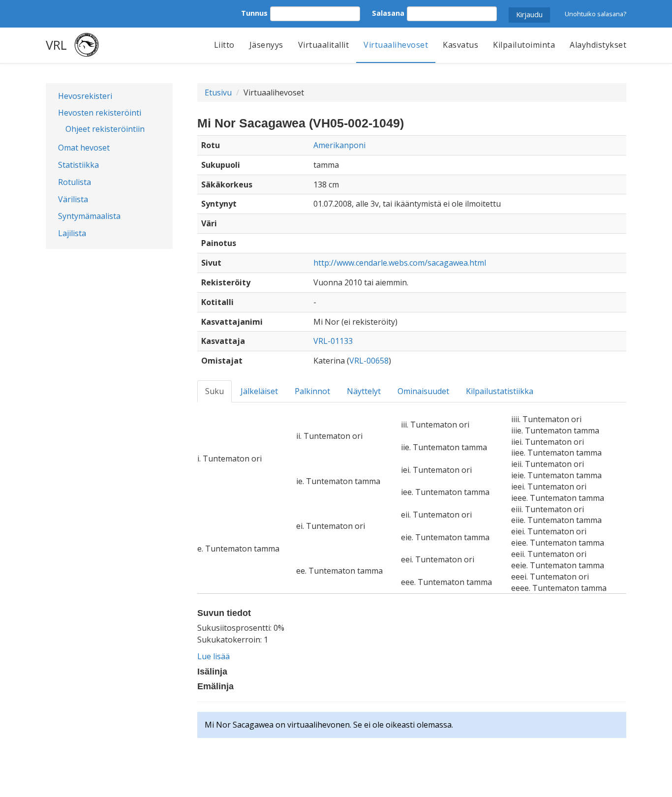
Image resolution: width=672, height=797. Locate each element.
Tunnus (254, 13)
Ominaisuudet (423, 391)
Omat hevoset (84, 147)
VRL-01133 (333, 341)
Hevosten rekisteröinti (99, 112)
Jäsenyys (266, 44)
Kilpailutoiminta (524, 44)
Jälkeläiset (259, 391)
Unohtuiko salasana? (595, 13)
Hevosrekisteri (85, 96)
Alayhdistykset (598, 44)
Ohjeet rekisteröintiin (105, 128)
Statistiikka (78, 164)
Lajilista (72, 233)
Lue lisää (213, 656)
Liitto (224, 44)
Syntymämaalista (89, 216)
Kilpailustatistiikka (499, 391)
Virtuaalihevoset (396, 44)
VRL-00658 (369, 360)
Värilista (73, 199)
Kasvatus (460, 44)
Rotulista (74, 182)
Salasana (388, 13)
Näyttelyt (364, 391)
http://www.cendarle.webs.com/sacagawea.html (399, 262)
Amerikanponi (339, 145)
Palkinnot (312, 391)
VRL (56, 44)
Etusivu (218, 92)
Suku (214, 391)
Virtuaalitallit (323, 44)
